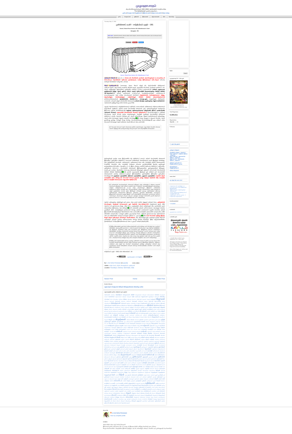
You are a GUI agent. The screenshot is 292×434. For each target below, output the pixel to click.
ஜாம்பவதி (123, 349)
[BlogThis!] (134, 263)
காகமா (158, 313)
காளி (127, 317)
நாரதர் (145, 363)
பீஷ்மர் (118, 265)
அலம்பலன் (111, 301)
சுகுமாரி (132, 337)
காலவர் (124, 317)
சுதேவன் (132, 339)
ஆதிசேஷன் (152, 303)
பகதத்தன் (123, 364)
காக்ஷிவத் (163, 313)
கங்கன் (126, 311)
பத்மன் (163, 364)
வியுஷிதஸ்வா (120, 395)
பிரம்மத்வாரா (152, 370)
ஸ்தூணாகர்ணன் (161, 399)
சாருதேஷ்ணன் (126, 333)
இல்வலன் (112, 307)
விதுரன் (128, 393)
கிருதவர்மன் (155, 317)
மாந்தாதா (106, 380)
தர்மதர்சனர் (162, 350)
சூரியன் (156, 343)
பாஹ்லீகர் (147, 368)
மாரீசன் (111, 380)
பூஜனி (156, 375)
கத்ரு (159, 311)
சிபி (147, 335)
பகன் (128, 364)
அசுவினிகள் (111, 296)
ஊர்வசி (145, 309)
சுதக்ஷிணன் (162, 337)
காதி (111, 315)
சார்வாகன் (133, 333)
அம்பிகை (121, 299)
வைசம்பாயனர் (108, 399)
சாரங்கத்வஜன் (107, 333)
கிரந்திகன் (137, 317)
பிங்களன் (152, 368)
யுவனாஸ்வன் (162, 383)
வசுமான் (154, 389)
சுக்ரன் (143, 337)
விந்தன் (138, 393)
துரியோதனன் (137, 357)
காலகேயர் (115, 317)
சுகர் (129, 337)
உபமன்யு (120, 309)
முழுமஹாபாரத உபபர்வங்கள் (176, 212)
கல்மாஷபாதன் (144, 313)
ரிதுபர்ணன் (135, 385)
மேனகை (163, 380)
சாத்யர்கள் (149, 331)
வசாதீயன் (132, 389)
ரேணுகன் (116, 387)
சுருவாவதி (106, 343)
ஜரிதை (106, 349)
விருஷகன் (142, 395)
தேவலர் (142, 360)
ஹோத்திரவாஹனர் (126, 403)
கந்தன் (163, 311)
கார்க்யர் (145, 315)
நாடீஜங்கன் (139, 362)
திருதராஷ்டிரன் (126, 355)
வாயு (142, 391)
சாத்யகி (144, 331)
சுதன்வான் (112, 339)
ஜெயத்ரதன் (148, 349)
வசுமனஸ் (149, 389)
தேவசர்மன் (110, 360)
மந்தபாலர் (112, 378)
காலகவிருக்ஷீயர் (108, 317)
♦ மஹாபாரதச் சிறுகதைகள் (176, 196)
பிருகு (125, 372)
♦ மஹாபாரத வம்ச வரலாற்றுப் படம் (177, 186)
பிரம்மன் (158, 370)
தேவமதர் (127, 360)
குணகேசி (146, 319)
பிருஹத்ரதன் (154, 372)
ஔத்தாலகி (121, 311)
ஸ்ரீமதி (114, 401)
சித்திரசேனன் (108, 335)
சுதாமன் (127, 339)
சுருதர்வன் (146, 341)
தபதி (139, 350)
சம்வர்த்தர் (150, 329)
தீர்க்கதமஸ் (113, 357)
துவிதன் (149, 358)
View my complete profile (117, 415)
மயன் (121, 378)
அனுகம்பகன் (144, 296)
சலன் (114, 331)
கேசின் (147, 321)
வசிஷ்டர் (137, 389)
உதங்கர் (142, 307)
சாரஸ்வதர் (114, 333)
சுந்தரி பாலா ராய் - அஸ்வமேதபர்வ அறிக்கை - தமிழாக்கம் (177, 159)
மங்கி (137, 377)
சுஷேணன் (131, 343)
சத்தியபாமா (120, 327)
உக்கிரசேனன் (117, 307)
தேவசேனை (121, 360)
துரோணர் (161, 357)
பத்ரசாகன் (111, 366)
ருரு (113, 387)
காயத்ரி (126, 315)
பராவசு (144, 366)
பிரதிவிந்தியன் (115, 370)
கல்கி (139, 313)
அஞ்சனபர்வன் (118, 296)
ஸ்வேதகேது (128, 401)
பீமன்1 (117, 375)
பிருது (129, 372)
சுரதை (128, 341)
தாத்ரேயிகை (136, 352)
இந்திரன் (150, 305)
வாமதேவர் (137, 391)
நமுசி (110, 362)
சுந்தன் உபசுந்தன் (149, 339)
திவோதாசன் (107, 357)
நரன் (118, 362)
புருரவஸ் (129, 375)
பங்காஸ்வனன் (139, 364)
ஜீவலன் (135, 349)
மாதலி (156, 379)
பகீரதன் (133, 364)
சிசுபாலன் (162, 333)
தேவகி (105, 360)
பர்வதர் (160, 366)
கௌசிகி (127, 323)
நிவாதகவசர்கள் (108, 364)
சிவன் (118, 337)
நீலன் (114, 364)
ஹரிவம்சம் (139, 13)
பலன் (164, 366)
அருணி (148, 299)
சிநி (139, 335)
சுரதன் (124, 341)
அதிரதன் (124, 296)
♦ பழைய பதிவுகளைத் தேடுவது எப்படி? (178, 192)
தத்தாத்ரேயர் (132, 350)
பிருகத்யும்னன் (120, 372)
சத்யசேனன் (136, 327)
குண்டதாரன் (158, 319)
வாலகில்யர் (153, 391)
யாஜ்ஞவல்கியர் (131, 383)
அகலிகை (113, 294)
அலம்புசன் (117, 301)
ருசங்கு (163, 385)
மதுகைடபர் (106, 378)
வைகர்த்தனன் (161, 397)
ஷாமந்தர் (129, 399)
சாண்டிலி (133, 331)
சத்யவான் (147, 327)
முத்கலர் (144, 380)
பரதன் (130, 366)
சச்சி (141, 325)
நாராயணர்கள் (158, 362)
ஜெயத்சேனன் (141, 349)
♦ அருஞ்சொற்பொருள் (174, 193)
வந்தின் (116, 391)
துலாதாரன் (135, 358)
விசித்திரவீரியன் (116, 393)
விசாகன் (111, 393)
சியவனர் (157, 335)
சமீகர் (116, 329)
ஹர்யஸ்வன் (158, 401)
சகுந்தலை (116, 325)
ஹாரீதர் (163, 401)
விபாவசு (153, 393)
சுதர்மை (123, 339)
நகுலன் (163, 360)
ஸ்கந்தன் (150, 399)
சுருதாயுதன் (156, 341)
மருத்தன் (125, 378)
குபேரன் (114, 321)
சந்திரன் (163, 327)
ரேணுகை (121, 387)
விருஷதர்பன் (155, 395)
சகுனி (121, 325)
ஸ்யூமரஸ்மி (107, 401)
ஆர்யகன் (162, 303)
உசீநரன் (132, 307)
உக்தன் (122, 307)
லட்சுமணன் (148, 387)
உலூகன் (137, 309)
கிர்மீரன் (128, 319)
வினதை (142, 393)
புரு (126, 375)
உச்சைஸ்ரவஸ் (137, 307)
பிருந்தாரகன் (134, 372)
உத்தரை (106, 309)
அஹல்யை (128, 303)
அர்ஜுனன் (160, 299)
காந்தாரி (115, 315)
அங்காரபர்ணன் (150, 294)
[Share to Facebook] (137, 263)
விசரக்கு (106, 393)
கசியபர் (137, 311)
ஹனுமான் (139, 401)
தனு (137, 350)
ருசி (105, 387)
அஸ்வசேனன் (107, 303)
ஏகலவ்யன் (162, 309)
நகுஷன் (106, 362)
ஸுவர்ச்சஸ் (144, 399)
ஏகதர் (158, 309)
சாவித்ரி (145, 333)
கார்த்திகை (162, 315)
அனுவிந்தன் (151, 296)
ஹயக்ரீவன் (144, 401)
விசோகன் (123, 393)
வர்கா (125, 391)
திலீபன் (156, 354)
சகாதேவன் (111, 325)
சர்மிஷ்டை (106, 331)
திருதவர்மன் (134, 354)
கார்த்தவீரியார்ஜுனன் (153, 315)
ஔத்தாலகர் (115, 311)
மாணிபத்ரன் (151, 378)
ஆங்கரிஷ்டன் (134, 303)
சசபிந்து (138, 325)
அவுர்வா (146, 301)
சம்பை (139, 329)
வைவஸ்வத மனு (122, 399)
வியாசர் (114, 395)
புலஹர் (145, 375)
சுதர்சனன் (117, 339)
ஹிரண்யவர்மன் (118, 403)
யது (111, 383)
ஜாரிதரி (127, 349)
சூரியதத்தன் (151, 343)
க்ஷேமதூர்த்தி (162, 323)
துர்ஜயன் (110, 358)
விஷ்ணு (117, 397)
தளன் (131, 352)
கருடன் (128, 313)
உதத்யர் (150, 307)
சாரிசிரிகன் (119, 333)
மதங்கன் (149, 377)
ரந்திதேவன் (106, 385)
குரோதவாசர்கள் (130, 321)
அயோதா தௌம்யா (132, 299)
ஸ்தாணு (155, 399)
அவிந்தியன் (140, 301)
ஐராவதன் (106, 311)
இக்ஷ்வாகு (119, 305)
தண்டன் (121, 350)
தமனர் (145, 350)
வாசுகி (129, 391)
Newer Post (108, 279)
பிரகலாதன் (162, 368)
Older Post (161, 279)
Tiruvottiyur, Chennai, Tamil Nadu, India (122, 267)
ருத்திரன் (109, 387)
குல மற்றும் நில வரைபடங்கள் (176, 180)
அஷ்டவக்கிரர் (157, 301)
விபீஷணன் (158, 393)
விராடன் (125, 395)
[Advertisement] (134, 145)
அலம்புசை (123, 301)
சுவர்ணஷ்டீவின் (115, 343)
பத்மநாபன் (159, 364)
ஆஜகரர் (139, 303)
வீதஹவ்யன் (136, 397)
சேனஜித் (123, 345)
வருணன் (121, 391)
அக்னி (132, 295)
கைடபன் (106, 323)
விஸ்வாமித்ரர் (129, 397)
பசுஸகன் (144, 364)
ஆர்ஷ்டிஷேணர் (108, 305)
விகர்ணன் (162, 391)
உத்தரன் (162, 307)
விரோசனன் (106, 397)
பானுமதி (137, 368)
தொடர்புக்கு (166, 13)
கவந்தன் (150, 313)
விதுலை (134, 393)
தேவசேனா (116, 360)
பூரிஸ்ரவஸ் (107, 377)
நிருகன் (163, 362)
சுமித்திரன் (116, 341)
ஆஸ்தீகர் (114, 305)
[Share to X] (136, 263)
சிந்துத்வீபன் (143, 335)
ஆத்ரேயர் (158, 303)
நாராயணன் (151, 362)
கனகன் (106, 313)
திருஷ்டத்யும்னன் (142, 354)
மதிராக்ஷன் (160, 377)
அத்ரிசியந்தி (137, 296)
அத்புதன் (129, 296)
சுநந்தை (143, 339)
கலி (137, 313)
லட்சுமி (153, 387)
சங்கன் (134, 325)
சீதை (122, 337)
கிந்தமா (130, 317)
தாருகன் (146, 352)
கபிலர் (109, 313)
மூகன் (154, 380)
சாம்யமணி (162, 331)
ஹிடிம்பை (111, 403)
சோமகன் (145, 345)
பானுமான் (142, 368)
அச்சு (164, 16)
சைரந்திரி (139, 345)
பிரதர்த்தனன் (107, 370)
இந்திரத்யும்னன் (143, 305)
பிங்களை (157, 368)
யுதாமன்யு (143, 383)
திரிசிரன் (111, 354)
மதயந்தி (154, 377)
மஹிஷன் (141, 378)
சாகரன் (129, 331)
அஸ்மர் (163, 301)
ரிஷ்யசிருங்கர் (145, 385)
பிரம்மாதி (163, 370)
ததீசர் (128, 350)
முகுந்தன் (133, 380)
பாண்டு (133, 368)
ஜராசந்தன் (162, 347)
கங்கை (130, 311)
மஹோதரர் (146, 378)
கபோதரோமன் (115, 313)
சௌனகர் (106, 347)
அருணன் (144, 299)
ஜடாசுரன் (112, 347)
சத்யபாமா (142, 327)
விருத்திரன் (131, 395)
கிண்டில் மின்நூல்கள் (174, 170)
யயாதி (121, 383)
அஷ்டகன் (151, 301)
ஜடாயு (115, 347)
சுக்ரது (139, 337)
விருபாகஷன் (137, 395)
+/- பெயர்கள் (172, 203)
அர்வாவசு (106, 301)
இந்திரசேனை (131, 305)
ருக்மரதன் (151, 385)
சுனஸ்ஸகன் (162, 339)
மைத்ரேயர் (106, 383)
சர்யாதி (111, 331)
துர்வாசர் (130, 358)
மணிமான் (144, 377)
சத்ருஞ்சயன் (153, 327)
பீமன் (113, 375)
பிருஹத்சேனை (141, 372)
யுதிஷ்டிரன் (132, 265)
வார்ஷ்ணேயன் (147, 391)
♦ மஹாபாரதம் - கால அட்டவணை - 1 (178, 195)
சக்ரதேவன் (129, 325)
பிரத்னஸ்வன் (127, 370)
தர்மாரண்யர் (126, 352)
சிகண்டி (150, 333)
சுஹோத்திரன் (137, 343)
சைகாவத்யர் (129, 345)
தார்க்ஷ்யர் (151, 352)
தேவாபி (152, 360)
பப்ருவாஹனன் (119, 366)
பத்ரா (115, 366)
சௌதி (156, 345)
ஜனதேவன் (127, 347)
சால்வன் (139, 333)
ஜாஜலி (118, 349)
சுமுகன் (121, 341)
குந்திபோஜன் (107, 321)
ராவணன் (126, 385)
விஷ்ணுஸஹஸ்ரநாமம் (174, 167)
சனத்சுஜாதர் (107, 329)
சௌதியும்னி (162, 345)
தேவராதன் (137, 360)
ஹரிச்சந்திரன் (151, 401)
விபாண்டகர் (148, 393)
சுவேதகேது (126, 343)
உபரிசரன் (124, 309)
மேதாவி (158, 380)
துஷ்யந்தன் (159, 358)
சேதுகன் (119, 345)
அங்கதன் (144, 294)
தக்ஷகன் (106, 350)
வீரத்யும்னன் (142, 397)
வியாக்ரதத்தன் (107, 395)
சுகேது (136, 337)
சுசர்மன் (152, 337)
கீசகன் (132, 319)
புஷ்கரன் (153, 375)
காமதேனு (121, 315)
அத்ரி (133, 296)
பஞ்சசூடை (153, 364)
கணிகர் (148, 311)
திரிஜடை (115, 354)
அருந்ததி (152, 299)
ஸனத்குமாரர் (134, 399)
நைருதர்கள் (118, 364)
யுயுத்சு (157, 383)
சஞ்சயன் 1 (152, 325)
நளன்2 (125, 362)
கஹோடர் (155, 313)
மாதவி (160, 378)
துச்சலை (118, 357)
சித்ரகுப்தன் (128, 335)
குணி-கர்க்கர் (152, 319)
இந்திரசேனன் (125, 305)
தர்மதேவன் (106, 352)
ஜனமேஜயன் (137, 347)
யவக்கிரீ (125, 383)
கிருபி (114, 319)
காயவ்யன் (132, 315)
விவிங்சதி (112, 397)
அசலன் (106, 296)
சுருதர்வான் (151, 341)
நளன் (121, 362)
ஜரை (110, 349)
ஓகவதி (110, 311)
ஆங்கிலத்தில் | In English (134, 257)
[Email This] (133, 263)
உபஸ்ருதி (129, 309)
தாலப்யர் (155, 352)
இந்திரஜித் (137, 305)
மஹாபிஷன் (136, 378)
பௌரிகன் (122, 377)
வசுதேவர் (144, 389)
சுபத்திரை (106, 341)
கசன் (133, 311)
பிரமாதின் (140, 370)
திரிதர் (119, 354)
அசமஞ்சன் (162, 294)
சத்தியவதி (130, 327)
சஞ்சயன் (146, 325)
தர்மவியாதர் (119, 352)
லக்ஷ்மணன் (142, 387)
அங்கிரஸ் (157, 294)
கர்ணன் (133, 313)
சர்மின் (163, 329)
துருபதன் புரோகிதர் (153, 357)
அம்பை (125, 299)
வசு (141, 389)
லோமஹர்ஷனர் (127, 389)
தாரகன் (141, 352)
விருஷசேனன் (148, 395)
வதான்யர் (112, 391)
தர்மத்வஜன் (112, 352)
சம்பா (131, 329)
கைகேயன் (158, 321)
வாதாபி (133, 391)
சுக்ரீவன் (147, 337)
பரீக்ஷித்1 (152, 366)
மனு (119, 378)
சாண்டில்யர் (138, 331)
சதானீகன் (162, 325)
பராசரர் (140, 366)
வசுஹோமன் (158, 389)
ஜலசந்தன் (113, 349)
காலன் (119, 317)
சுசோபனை (157, 337)
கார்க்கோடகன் (138, 315)
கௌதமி (144, 323)
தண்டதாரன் (116, 350)
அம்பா (111, 299)
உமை (132, 309)
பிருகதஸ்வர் (114, 372)
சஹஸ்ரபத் (125, 331)
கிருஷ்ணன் (121, 319)
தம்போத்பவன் (156, 350)
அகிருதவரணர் (126, 294)
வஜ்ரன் (163, 389)
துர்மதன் (114, 358)
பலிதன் (113, 368)
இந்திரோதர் (157, 305)
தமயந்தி (150, 351)
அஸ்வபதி (123, 303)
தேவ (164, 358)
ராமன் (122, 385)
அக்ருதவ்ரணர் (138, 294)
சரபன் (155, 329)
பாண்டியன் (127, 368)
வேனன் (156, 397)
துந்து (130, 357)
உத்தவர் (110, 309)
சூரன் (146, 343)
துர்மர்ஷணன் (120, 358)
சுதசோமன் (106, 339)
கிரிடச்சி (149, 317)
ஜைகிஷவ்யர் (155, 349)
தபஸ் (142, 350)
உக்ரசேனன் (126, 307)
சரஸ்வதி (159, 329)
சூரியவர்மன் (162, 343)
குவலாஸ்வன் (137, 321)
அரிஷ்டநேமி (139, 299)
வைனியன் (115, 399)
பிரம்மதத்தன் (145, 370)
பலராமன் (106, 368)
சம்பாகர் (135, 329)
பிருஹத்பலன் (147, 372)
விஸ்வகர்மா (122, 397)
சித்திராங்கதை (121, 335)
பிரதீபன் (121, 370)
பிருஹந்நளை (161, 372)
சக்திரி (125, 325)
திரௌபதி (150, 355)
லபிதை (156, 387)
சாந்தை (154, 331)
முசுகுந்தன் (138, 380)
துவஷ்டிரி (140, 358)
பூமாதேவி (160, 375)
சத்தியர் (125, 327)
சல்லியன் (119, 331)
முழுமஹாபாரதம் (146, 5)
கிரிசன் (145, 317)
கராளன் (123, 313)
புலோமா (148, 375)
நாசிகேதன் (133, 362)
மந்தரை (116, 378)
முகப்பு (124, 13)
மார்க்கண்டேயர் (118, 380)
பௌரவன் (117, 377)
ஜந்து (118, 347)
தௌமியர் (157, 360)
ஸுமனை (140, 399)
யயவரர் (117, 383)
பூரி (164, 375)
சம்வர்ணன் (144, 329)
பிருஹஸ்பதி (107, 375)
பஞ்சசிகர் (148, 364)
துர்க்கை (106, 358)
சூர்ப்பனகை (107, 345)
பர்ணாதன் (156, 366)
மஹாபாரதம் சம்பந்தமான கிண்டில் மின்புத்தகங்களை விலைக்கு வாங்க (123, 287)
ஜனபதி (132, 347)
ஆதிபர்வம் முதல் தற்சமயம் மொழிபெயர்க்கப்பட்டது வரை (176, 163)
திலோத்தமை (161, 354)
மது (164, 377)
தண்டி (124, 350)
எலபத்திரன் (150, 309)
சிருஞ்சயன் (113, 337)
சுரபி (131, 341)
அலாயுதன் (134, 301)
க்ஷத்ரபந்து (148, 323)
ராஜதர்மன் (114, 385)
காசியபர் (106, 315)
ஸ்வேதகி (123, 401)
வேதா (152, 397)
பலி (111, 368)
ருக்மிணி (159, 385)
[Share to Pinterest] (138, 263)
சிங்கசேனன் (156, 333)
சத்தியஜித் (113, 327)
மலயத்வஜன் (131, 378)
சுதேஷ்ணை (137, 339)
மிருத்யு (128, 380)
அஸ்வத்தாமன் (116, 303)
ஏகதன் (154, 309)
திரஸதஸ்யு (106, 354)
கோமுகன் (116, 323)
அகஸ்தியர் (119, 295)
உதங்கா (146, 307)
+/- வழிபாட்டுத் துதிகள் (175, 144)
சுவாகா (121, 343)
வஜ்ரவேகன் (106, 391)
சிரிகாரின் (163, 335)
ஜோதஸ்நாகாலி (161, 349)
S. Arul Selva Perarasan (119, 413)
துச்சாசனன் (125, 357)
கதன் (156, 311)
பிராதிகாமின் (107, 372)
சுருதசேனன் (140, 341)
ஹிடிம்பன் (106, 403)
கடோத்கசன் (143, 311)
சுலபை (110, 343)
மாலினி (124, 380)
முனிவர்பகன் (150, 380)
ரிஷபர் (139, 385)
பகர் (130, 364)
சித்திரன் (115, 335)
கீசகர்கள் (137, 319)
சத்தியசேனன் (107, 327)
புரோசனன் (134, 375)
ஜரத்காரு (156, 347)
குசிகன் (141, 319)
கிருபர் (110, 319)
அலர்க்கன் (128, 301)
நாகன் (129, 362)
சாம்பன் (158, 331)
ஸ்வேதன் (133, 401)
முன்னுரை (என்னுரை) (174, 150)
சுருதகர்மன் (134, 341)
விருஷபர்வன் (161, 395)
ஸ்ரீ (111, 401)
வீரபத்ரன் (148, 397)
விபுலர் (163, 393)
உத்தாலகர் (115, 309)
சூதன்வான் (142, 343)
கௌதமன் (133, 323)
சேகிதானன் (113, 345)
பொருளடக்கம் (131, 13)
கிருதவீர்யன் (162, 317)
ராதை (119, 385)
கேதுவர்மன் (152, 321)
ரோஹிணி (136, 387)
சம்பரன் (128, 329)
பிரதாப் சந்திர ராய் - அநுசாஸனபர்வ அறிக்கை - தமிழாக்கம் (177, 157)
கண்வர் (153, 311)
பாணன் (122, 368)
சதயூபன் (157, 325)
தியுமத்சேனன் (161, 352)
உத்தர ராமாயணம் (157, 13)
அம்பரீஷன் (107, 299)
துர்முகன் (125, 358)
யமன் (113, 383)
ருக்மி (155, 385)
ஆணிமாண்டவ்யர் (145, 303)
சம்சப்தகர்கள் (122, 329)
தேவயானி (131, 360)
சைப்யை (134, 345)
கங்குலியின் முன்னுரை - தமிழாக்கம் (178, 152)
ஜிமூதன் (131, 349)
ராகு (111, 385)
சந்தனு (158, 327)
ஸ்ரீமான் (118, 401)
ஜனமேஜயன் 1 (145, 347)
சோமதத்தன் (151, 345)
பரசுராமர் (126, 366)
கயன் (119, 313)
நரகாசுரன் (114, 362)
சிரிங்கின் (106, 337)
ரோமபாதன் (131, 387)
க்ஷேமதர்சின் (154, 323)
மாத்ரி (163, 378)
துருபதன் (145, 357)
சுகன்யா (126, 337)
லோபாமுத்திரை (108, 389)
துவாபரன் (145, 358)
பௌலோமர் (127, 377)
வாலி (158, 391)
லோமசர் (114, 389)
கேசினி (143, 321)
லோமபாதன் (120, 389)
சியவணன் (151, 335)
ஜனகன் (122, 347)
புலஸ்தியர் (140, 375)
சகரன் (105, 325)
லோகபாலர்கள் (162, 387)
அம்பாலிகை (115, 299)
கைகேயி (163, 321)
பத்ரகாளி (106, 366)
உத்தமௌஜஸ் (156, 307)
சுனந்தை (157, 339)
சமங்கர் (113, 329)
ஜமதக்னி (151, 347)
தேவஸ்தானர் (147, 360)
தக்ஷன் (111, 350)
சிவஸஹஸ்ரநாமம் (173, 166)
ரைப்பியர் (125, 387)
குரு (125, 321)
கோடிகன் (111, 323)
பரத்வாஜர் (135, 366)
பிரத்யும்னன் (134, 370)
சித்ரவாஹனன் (134, 335)
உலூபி (140, 309)
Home (135, 279)
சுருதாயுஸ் (162, 341)
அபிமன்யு (162, 296)
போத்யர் (112, 377)
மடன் (140, 377)
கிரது (134, 317)
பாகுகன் (118, 368)
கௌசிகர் (122, 323)
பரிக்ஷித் (148, 366)
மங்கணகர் (133, 377)
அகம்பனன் (107, 294)
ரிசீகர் (130, 385)
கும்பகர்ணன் (120, 321)
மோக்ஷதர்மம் (124, 265)
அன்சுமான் (156, 296)
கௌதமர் (138, 323)
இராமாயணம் (147, 13)
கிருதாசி (106, 319)
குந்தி (163, 319)
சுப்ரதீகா (111, 341)
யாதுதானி (138, 383)
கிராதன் (142, 317)
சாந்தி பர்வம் (112, 265)
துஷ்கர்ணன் (153, 358)
